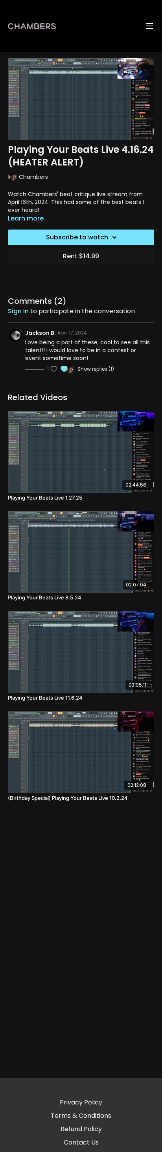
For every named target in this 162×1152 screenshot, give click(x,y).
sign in (18, 311)
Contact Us (81, 1142)
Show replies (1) (95, 369)
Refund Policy (81, 1129)
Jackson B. (40, 333)
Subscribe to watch (77, 237)
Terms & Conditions (81, 1115)
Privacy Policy (81, 1102)
